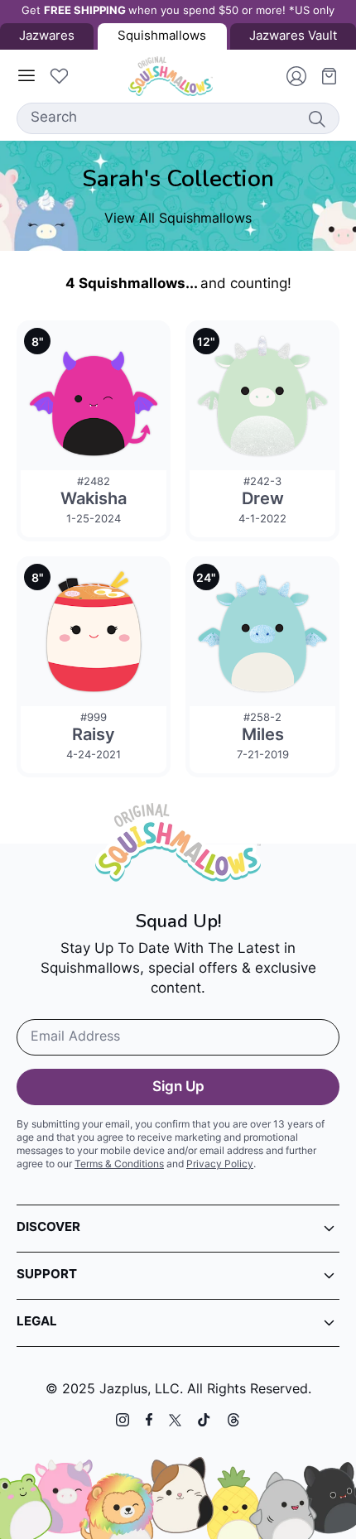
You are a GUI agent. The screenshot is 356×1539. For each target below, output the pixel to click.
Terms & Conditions (119, 1165)
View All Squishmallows (178, 219)
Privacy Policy (219, 1165)
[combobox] (178, 118)
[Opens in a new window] (122, 1419)
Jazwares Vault (293, 37)
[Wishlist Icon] (59, 76)
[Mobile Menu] (26, 76)
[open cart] (322, 76)
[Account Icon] (289, 76)
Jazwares (47, 37)
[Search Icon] (316, 118)
